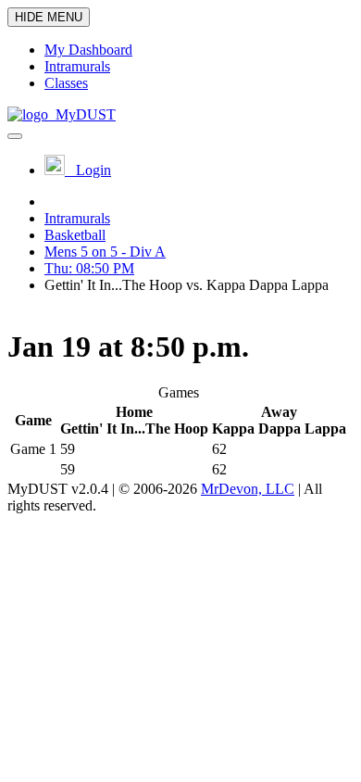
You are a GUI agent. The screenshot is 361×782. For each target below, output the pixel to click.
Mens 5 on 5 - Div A (105, 251)
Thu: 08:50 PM (89, 268)
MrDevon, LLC (247, 489)
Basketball (75, 235)
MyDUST (82, 114)
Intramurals (77, 218)
